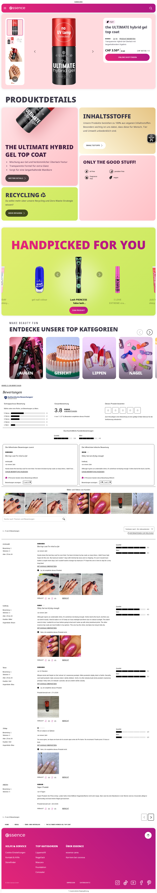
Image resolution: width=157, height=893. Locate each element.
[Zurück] (57, 274)
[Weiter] (150, 332)
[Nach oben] (148, 835)
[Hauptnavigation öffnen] (4, 8)
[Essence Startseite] (17, 8)
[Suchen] (151, 8)
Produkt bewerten (127, 39)
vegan (111, 22)
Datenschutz (85, 883)
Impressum (71, 883)
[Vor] (99, 274)
